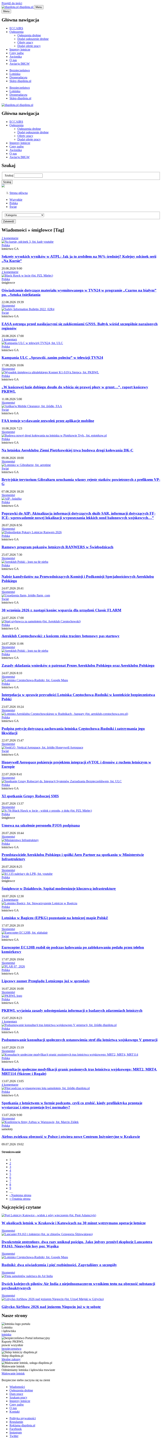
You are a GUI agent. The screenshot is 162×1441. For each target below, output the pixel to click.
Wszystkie (15, 199)
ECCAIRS (16, 28)
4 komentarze (10, 1084)
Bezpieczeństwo (19, 70)
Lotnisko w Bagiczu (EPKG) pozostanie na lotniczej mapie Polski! (55, 918)
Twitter (13, 1436)
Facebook (15, 1429)
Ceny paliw (16, 53)
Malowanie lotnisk (13, 1373)
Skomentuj (8, 305)
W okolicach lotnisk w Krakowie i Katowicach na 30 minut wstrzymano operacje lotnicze (74, 1223)
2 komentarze (10, 238)
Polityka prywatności (22, 1418)
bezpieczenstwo (11, 1348)
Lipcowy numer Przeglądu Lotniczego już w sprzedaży (46, 981)
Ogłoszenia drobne (29, 35)
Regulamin (16, 1421)
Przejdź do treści (12, 3)
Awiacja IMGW (19, 63)
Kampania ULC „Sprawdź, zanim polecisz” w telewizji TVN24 (52, 357)
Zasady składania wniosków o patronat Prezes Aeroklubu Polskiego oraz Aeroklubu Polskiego (78, 665)
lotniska (6, 1334)
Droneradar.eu (18, 77)
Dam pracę (16, 1394)
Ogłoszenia (16, 31)
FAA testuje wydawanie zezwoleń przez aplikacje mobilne (48, 421)
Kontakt (14, 1411)
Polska (13, 203)
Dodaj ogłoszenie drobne (33, 39)
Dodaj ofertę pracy (29, 46)
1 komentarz (9, 339)
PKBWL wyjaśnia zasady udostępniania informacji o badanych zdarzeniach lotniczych (72, 1010)
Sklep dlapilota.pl (20, 81)
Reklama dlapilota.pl (22, 1425)
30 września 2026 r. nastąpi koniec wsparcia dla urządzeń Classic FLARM (61, 610)
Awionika (15, 56)
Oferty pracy (25, 42)
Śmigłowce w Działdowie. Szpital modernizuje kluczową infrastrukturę (59, 888)
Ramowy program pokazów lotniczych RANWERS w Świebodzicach (57, 547)
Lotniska (14, 74)
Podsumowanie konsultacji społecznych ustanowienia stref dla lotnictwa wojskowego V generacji (79, 1040)
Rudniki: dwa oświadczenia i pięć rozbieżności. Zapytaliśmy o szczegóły (59, 1265)
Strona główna (18, 193)
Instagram (15, 1432)
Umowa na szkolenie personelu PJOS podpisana (41, 825)
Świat (13, 206)
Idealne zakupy (11, 1359)
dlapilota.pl (26, 7)
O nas (13, 60)
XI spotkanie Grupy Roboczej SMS (30, 796)
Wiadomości (17, 1386)
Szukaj (9, 175)
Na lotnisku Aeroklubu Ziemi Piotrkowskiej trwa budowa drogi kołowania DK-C (67, 450)
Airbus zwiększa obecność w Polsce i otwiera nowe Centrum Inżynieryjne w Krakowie (71, 1137)
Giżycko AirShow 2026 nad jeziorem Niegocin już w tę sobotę (51, 1307)
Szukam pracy (18, 1397)
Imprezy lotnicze (19, 49)
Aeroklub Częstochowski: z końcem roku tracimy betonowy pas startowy (61, 636)
